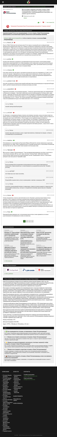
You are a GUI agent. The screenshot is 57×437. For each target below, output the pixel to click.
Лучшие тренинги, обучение (6, 418)
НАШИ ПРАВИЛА (18, 396)
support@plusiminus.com (30, 376)
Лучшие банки (7, 389)
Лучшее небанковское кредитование (7, 392)
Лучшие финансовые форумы (6, 422)
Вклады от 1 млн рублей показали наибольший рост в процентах (11, 234)
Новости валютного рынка (17, 384)
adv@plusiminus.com (29, 379)
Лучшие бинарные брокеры (6, 387)
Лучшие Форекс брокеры (7, 376)
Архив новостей (16, 391)
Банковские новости (17, 380)
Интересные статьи (17, 389)
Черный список (7, 431)
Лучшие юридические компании (7, 411)
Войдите (6, 38)
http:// (25, 18)
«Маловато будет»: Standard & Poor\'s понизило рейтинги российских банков (10, 250)
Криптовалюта (18, 386)
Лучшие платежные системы (6, 407)
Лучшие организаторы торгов (7, 397)
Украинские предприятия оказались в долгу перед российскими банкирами (28, 250)
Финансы (16, 378)
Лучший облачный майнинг (6, 382)
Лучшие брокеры (7, 399)
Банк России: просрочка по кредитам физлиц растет (43, 234)
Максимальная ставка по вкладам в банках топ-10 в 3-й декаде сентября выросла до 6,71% (27, 235)
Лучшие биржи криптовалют (7, 378)
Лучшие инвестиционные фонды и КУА (8, 402)
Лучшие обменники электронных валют (6, 427)
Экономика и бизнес (17, 376)
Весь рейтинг (9, 273)
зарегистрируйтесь (16, 38)
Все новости (9, 261)
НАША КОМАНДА (18, 403)
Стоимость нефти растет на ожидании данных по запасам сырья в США (44, 249)
